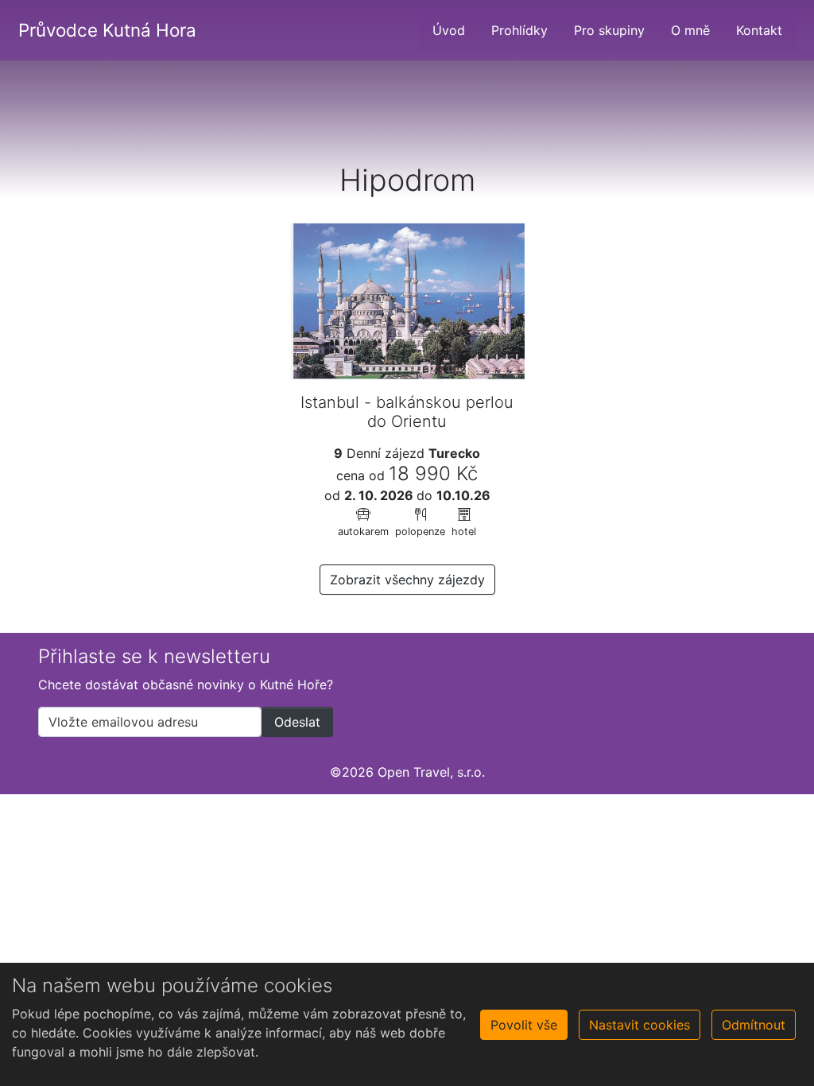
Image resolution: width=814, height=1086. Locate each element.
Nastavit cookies (639, 1025)
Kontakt (759, 30)
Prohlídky (519, 30)
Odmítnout (753, 1025)
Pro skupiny (609, 30)
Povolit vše (523, 1025)
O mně (690, 30)
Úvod (448, 30)
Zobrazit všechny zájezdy (407, 580)
